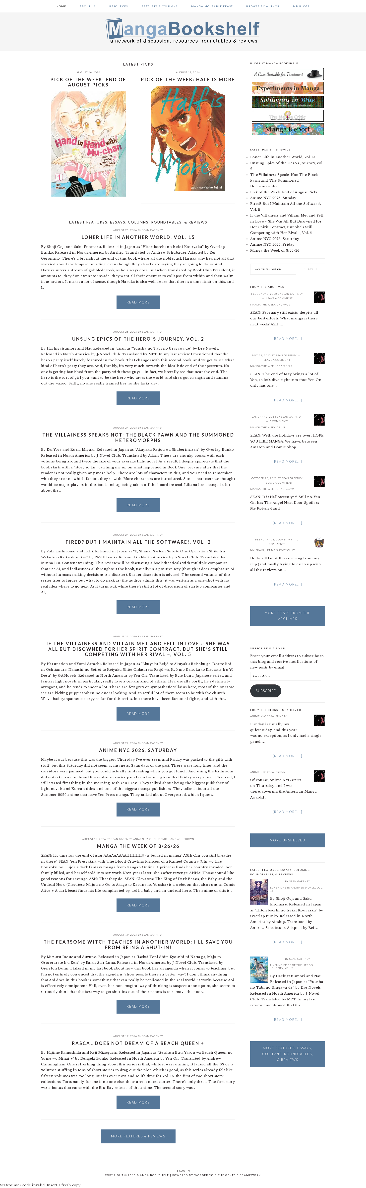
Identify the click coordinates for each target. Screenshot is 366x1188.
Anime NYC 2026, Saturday (138, 750)
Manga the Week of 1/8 (268, 427)
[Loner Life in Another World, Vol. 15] (259, 893)
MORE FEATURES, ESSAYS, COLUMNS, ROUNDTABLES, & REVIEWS (287, 1054)
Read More (138, 302)
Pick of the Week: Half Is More (188, 79)
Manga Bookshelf (183, 30)
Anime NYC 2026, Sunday (273, 198)
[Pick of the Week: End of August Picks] (88, 144)
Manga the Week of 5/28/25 (271, 366)
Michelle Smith (158, 838)
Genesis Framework (243, 1175)
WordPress (204, 1175)
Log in (184, 1170)
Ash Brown (185, 838)
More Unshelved (287, 840)
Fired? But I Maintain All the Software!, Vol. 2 (138, 542)
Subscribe (266, 691)
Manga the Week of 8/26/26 (138, 846)
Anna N (138, 838)
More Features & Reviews (138, 1136)
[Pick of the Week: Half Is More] (188, 139)
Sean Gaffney (152, 229)
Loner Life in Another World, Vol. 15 (138, 237)
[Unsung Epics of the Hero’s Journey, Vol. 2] (259, 970)
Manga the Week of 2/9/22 (270, 304)
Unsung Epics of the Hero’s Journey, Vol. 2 (138, 339)
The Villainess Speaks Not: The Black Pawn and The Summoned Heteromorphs (138, 437)
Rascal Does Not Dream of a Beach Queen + (138, 1043)
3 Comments (279, 421)
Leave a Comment (279, 298)
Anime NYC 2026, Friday (272, 244)
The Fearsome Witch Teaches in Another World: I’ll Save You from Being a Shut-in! (138, 944)
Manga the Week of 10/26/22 (272, 488)
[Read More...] (288, 339)
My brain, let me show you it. (272, 550)
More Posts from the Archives (288, 616)
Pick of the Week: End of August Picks (88, 82)
